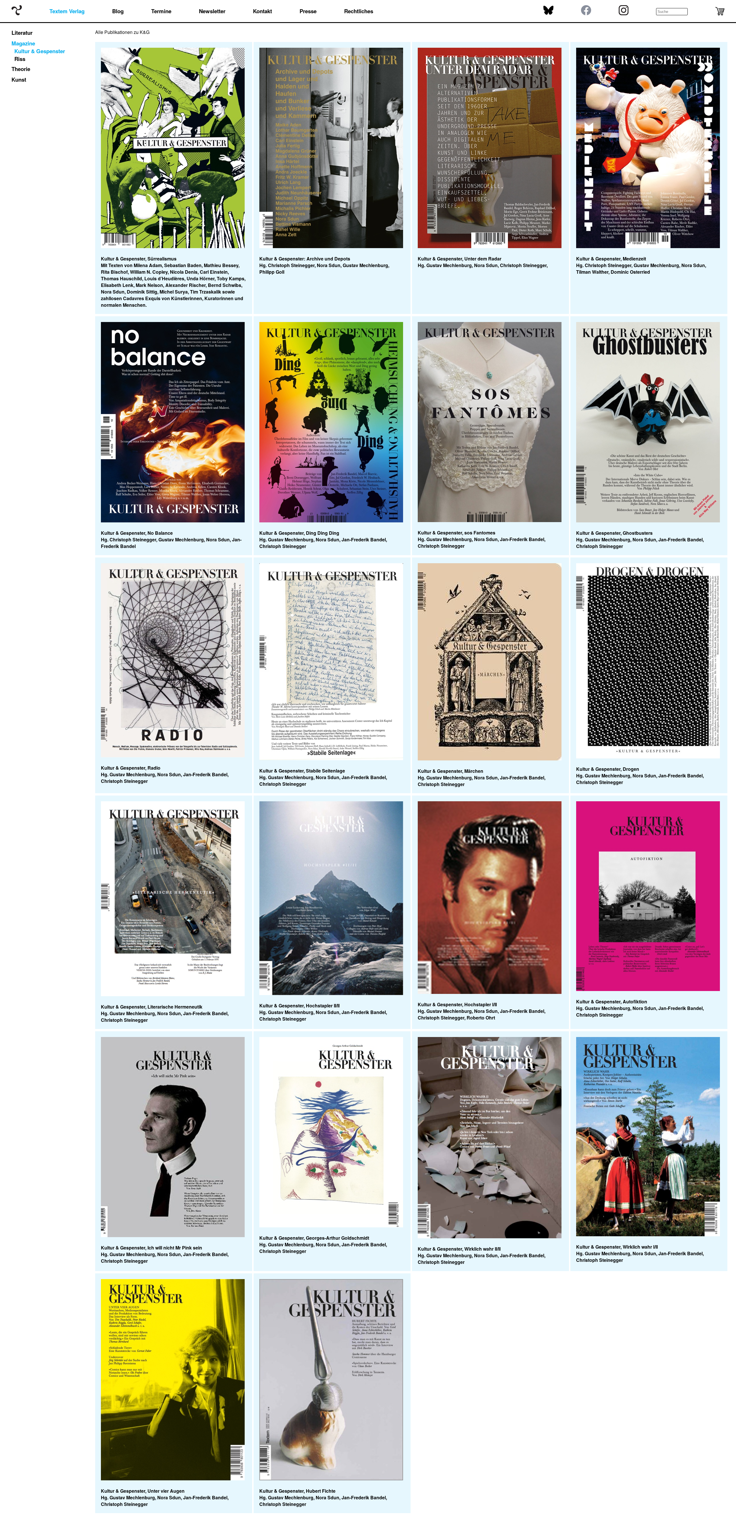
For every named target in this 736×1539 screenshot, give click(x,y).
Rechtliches (358, 11)
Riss (19, 59)
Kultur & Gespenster (39, 51)
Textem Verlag (67, 11)
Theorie (21, 69)
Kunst (19, 79)
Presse (308, 11)
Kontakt (262, 11)
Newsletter (212, 11)
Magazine (23, 43)
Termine (161, 11)
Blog (118, 11)
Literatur (22, 33)
